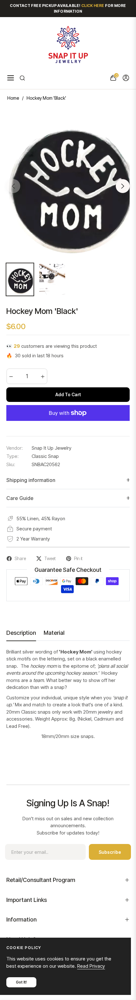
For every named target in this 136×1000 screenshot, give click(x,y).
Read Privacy (91, 966)
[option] (68, 183)
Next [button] (123, 186)
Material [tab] (54, 632)
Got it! (21, 982)
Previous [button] (13, 186)
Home (13, 98)
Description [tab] (21, 632)
